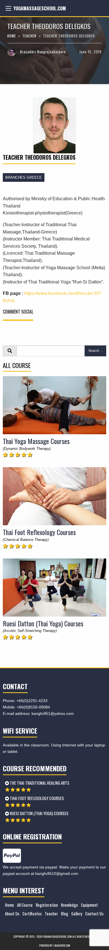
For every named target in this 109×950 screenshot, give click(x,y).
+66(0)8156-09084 (33, 707)
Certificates (32, 913)
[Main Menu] (8, 8)
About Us (12, 913)
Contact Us (94, 913)
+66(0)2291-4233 (32, 700)
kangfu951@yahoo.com (53, 713)
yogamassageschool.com (39, 8)
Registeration (47, 905)
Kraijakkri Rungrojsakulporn (43, 51)
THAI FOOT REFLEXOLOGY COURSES (36, 798)
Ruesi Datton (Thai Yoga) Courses (43, 623)
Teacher (29, 36)
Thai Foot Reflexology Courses (39, 532)
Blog (64, 913)
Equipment (89, 905)
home (12, 36)
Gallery (76, 913)
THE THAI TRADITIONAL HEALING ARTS (39, 783)
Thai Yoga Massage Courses (36, 441)
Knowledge (69, 905)
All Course (25, 905)
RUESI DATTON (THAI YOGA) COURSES (38, 813)
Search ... (95, 351)
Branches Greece (23, 177)
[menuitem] (8, 905)
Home (9, 905)
